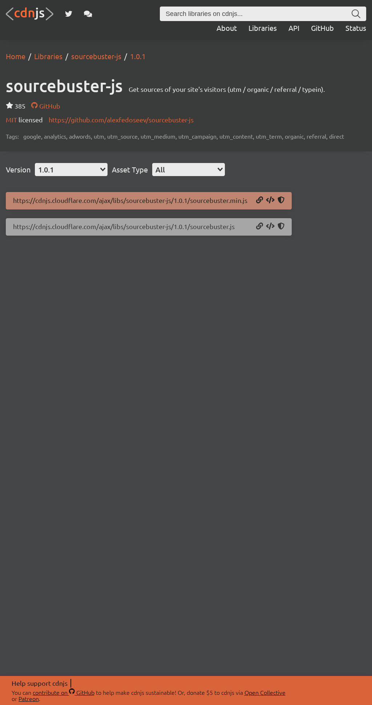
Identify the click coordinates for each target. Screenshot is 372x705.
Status (355, 27)
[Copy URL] (259, 200)
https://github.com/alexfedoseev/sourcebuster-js (121, 119)
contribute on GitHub (63, 692)
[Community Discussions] (88, 13)
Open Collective (265, 692)
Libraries (262, 27)
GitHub (322, 27)
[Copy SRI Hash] (281, 200)
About (227, 27)
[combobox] (71, 169)
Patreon (29, 698)
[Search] (356, 13)
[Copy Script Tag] (270, 200)
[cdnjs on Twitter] (68, 13)
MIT (12, 119)
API (293, 27)
